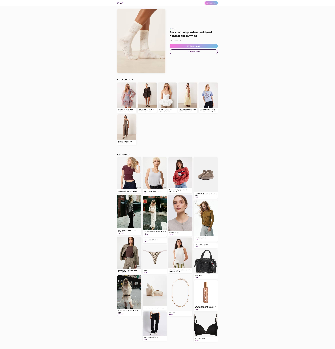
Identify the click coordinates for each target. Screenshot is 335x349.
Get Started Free (211, 3)
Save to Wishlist (195, 46)
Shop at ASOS (195, 52)
